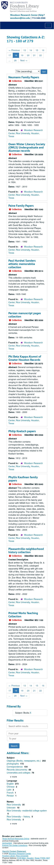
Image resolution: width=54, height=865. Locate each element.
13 (24, 50)
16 (43, 50)
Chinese (11, 786)
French (10, 792)
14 (31, 50)
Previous (14, 50)
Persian (11, 795)
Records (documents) (17, 769)
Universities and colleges (19, 772)
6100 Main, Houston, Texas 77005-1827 (33, 858)
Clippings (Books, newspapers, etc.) (24, 760)
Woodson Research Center (24, 14)
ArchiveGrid (7, 843)
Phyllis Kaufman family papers (23, 478)
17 (10, 55)
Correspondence (15, 766)
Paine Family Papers (21, 206)
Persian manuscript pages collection (24, 314)
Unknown (11, 807)
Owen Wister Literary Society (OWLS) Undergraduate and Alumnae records (26, 147)
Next (23, 60)
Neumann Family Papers (23, 77)
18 (16, 55)
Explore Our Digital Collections (14, 845)
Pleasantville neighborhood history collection (26, 550)
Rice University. (14, 819)
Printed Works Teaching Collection (23, 614)
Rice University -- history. (19, 816)
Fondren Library (8, 855)
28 (15, 60)
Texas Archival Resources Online (15, 838)
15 (37, 50)
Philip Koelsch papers (22, 431)
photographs (13, 763)
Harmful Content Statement (14, 851)
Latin (9, 789)
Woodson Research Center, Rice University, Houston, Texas (25, 133)
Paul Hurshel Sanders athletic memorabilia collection (22, 264)
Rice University (14, 804)
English (10, 783)
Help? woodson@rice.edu (27, 16)
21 (34, 55)
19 (22, 55)
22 (40, 55)
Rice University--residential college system (27, 810)
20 (28, 55)
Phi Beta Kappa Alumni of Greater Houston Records (24, 358)
